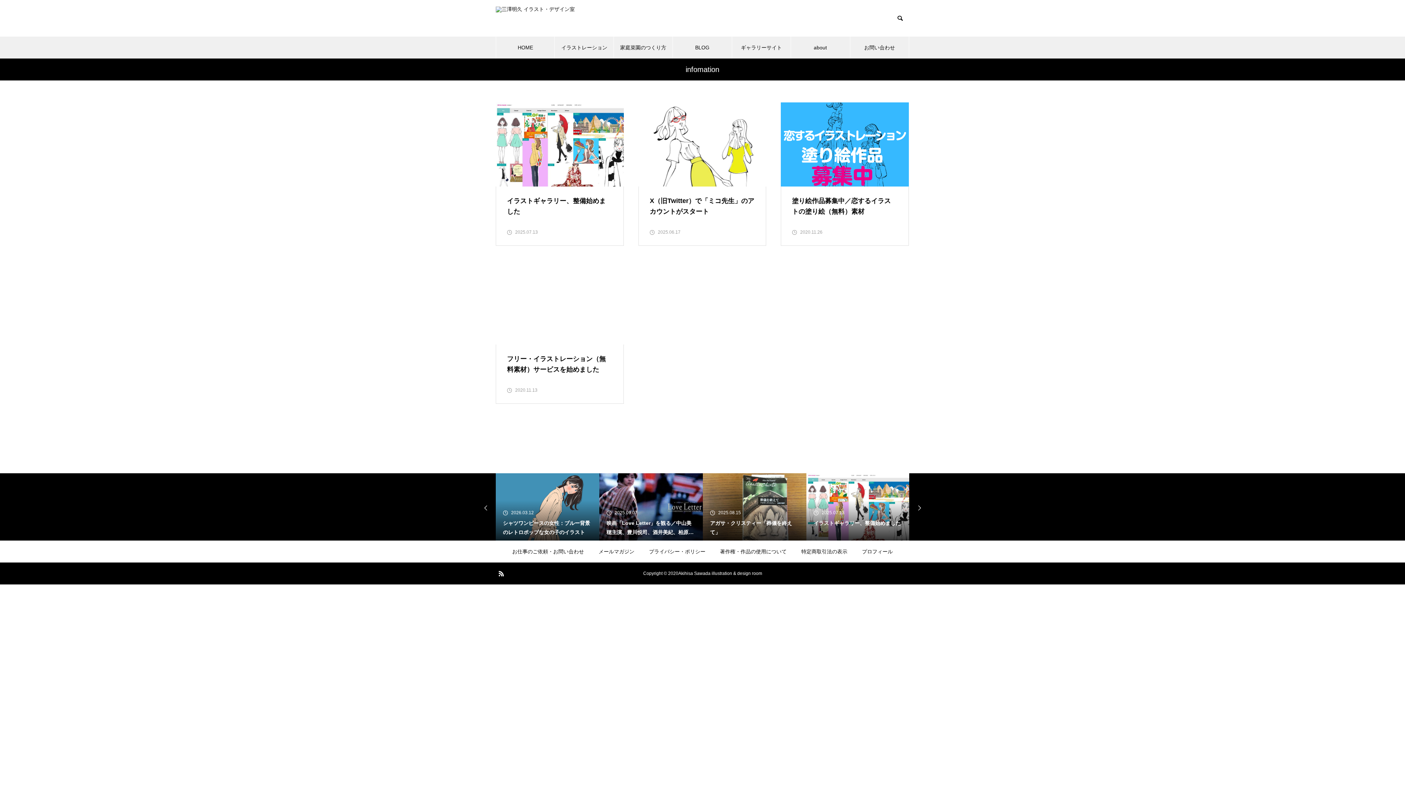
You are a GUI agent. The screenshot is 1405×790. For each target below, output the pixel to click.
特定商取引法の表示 (824, 551)
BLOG (702, 47)
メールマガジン (616, 551)
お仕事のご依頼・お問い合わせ (548, 551)
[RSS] (501, 573)
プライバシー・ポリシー (677, 551)
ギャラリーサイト (761, 47)
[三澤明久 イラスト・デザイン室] (562, 18)
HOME (525, 47)
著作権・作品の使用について (753, 551)
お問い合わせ (879, 47)
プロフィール (877, 551)
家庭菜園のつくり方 (643, 47)
